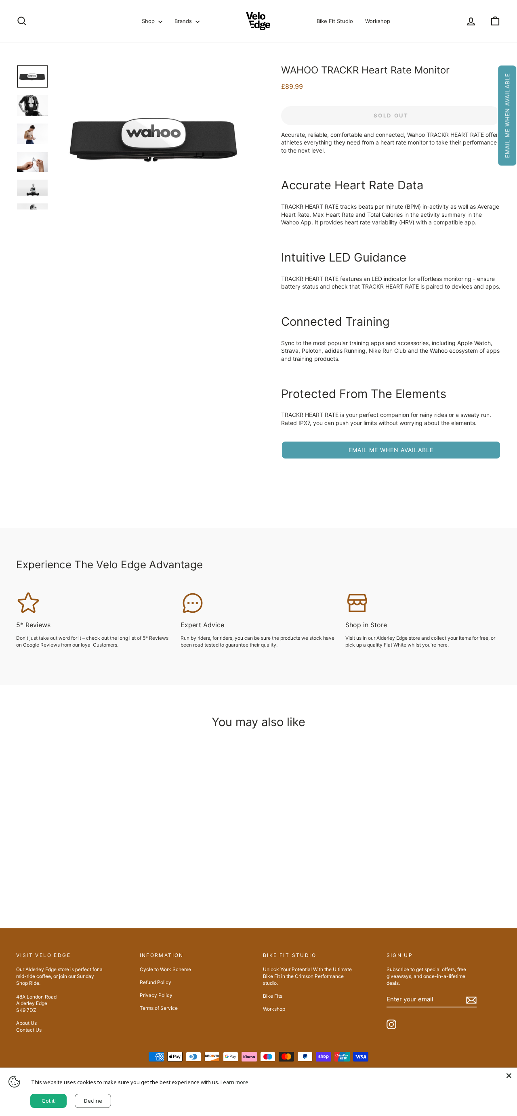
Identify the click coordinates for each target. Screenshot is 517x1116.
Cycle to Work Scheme (165, 969)
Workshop (377, 21)
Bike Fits (272, 996)
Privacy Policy (156, 995)
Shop (149, 21)
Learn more (234, 1082)
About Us (26, 1023)
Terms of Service (159, 1008)
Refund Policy (155, 982)
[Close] (509, 1076)
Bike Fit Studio (335, 21)
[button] (507, 115)
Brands (183, 21)
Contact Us (29, 1030)
